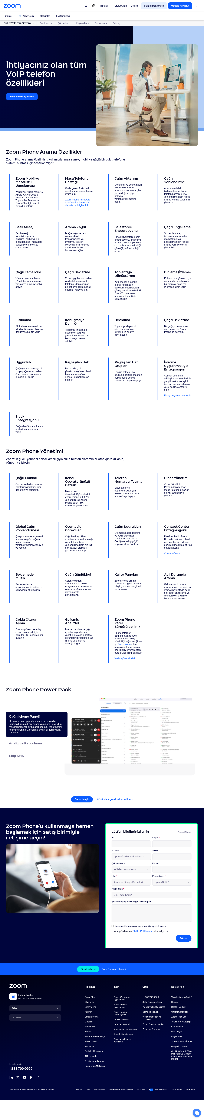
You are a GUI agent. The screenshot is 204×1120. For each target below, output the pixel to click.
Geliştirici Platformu (94, 1051)
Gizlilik (88, 1089)
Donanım (100, 23)
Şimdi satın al (88, 969)
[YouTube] (24, 1077)
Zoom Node (124, 644)
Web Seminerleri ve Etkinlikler (151, 1018)
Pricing (116, 23)
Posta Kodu (118, 889)
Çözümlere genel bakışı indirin (114, 799)
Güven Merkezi (99, 1089)
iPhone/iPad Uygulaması (125, 1029)
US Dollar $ (16, 1017)
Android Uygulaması (123, 1034)
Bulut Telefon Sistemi (18, 23)
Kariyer (88, 1012)
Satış (145, 986)
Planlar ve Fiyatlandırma (153, 1007)
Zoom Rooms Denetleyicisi (120, 1013)
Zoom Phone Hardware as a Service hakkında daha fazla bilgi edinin (77, 202)
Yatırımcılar (90, 1026)
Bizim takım (90, 1007)
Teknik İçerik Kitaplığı (181, 1021)
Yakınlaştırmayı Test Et (182, 997)
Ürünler (8, 16)
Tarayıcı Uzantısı (121, 1019)
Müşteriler (89, 1002)
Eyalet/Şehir (158, 876)
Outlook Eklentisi (121, 1024)
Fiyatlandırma (63, 16)
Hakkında (90, 986)
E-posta (116, 850)
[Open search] (86, 6)
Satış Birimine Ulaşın (154, 5)
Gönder (184, 938)
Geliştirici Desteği (179, 1046)
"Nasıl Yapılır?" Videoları (182, 1041)
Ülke (114, 876)
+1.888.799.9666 (150, 997)
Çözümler (45, 16)
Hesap (174, 1002)
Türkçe (14, 1008)
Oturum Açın (121, 5)
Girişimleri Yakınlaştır (95, 1061)
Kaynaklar (81, 23)
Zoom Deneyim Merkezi (153, 1024)
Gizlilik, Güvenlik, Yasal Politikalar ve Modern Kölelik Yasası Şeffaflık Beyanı (181, 1055)
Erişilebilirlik (176, 1036)
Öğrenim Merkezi (179, 1012)
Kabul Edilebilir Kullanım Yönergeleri (121, 1089)
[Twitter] (18, 1077)
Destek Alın (177, 987)
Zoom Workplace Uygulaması (122, 998)
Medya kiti (89, 1046)
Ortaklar (89, 1021)
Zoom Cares (91, 1041)
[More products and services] (197, 6)
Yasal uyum (141, 1089)
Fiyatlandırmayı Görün (22, 96)
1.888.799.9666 (21, 1068)
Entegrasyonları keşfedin (177, 395)
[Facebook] (31, 1077)
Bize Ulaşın (176, 1031)
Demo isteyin (82, 799)
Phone (156, 863)
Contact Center (172, 553)
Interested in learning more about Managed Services (140, 926)
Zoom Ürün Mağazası (95, 1066)
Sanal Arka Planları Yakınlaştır (122, 1040)
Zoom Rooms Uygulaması (120, 1005)
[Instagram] (37, 1077)
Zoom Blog (90, 997)
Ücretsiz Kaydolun (180, 5)
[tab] (37, 724)
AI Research (90, 1056)
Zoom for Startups (151, 1029)
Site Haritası (190, 1089)
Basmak (89, 1031)
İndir (116, 986)
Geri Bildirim (177, 1026)
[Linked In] (11, 1077)
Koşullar (79, 1089)
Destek (134, 5)
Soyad (156, 837)
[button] (197, 1113)
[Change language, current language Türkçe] (93, 5)
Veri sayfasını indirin (125, 658)
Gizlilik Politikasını (142, 931)
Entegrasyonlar (92, 1016)
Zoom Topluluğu (179, 1016)
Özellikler (44, 23)
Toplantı (104, 5)
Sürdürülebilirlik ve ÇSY (96, 1036)
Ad (113, 837)
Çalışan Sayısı (119, 863)
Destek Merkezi (178, 1007)
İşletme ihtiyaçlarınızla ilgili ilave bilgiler (131, 901)
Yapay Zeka (28, 16)
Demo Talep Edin (150, 1012)
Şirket (155, 850)
